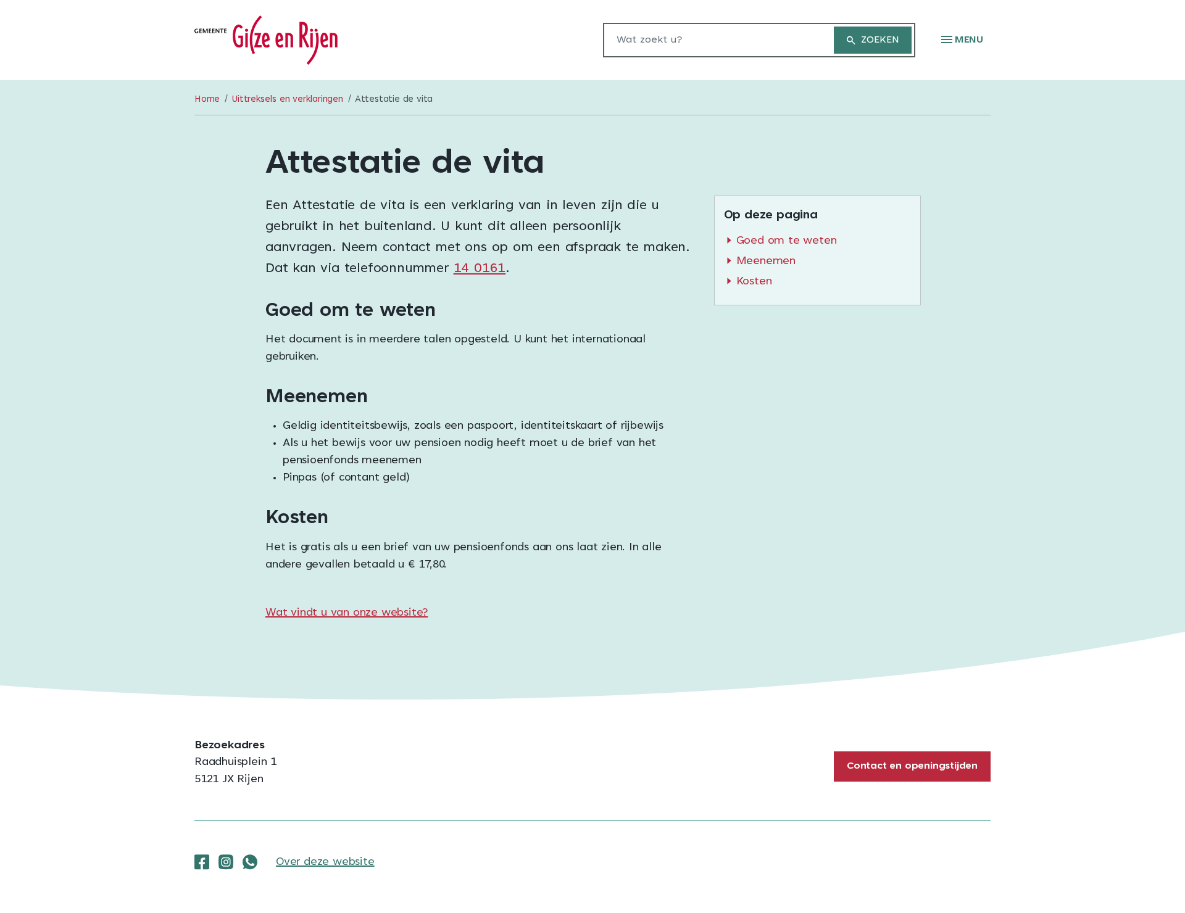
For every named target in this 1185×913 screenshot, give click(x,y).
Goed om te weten (786, 241)
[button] (962, 40)
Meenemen (766, 261)
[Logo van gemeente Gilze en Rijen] (266, 40)
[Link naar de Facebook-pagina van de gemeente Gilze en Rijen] (201, 862)
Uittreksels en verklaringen (287, 99)
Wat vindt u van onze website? (346, 613)
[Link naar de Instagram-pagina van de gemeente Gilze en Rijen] (225, 862)
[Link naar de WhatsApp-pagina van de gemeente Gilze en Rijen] (250, 862)
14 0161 (480, 269)
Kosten (754, 281)
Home (207, 99)
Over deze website (325, 862)
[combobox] (712, 40)
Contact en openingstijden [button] (912, 766)
